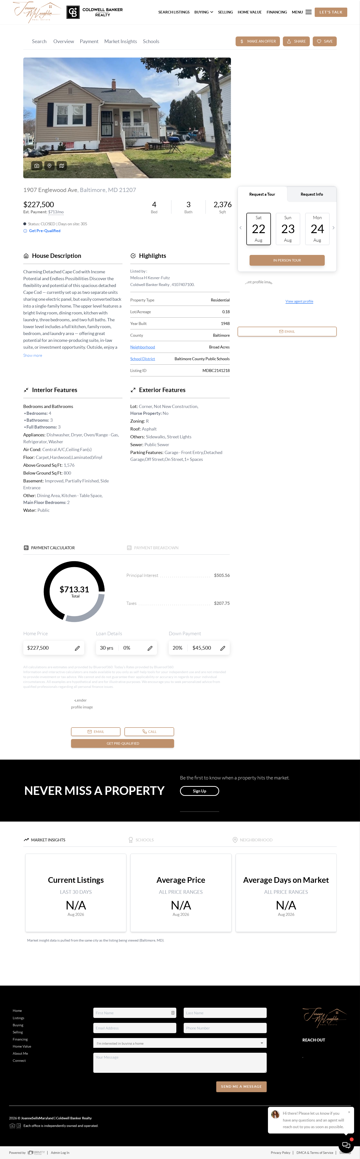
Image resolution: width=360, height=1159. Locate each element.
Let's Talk (331, 12)
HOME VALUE (250, 12)
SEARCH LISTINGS (174, 12)
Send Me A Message (241, 1086)
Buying (18, 1025)
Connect (19, 1061)
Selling (18, 1032)
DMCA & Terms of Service (315, 1153)
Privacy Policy (280, 1153)
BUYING (201, 12)
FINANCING (277, 12)
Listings (18, 1018)
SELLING (225, 12)
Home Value (22, 1046)
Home (17, 1011)
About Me (20, 1053)
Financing (20, 1039)
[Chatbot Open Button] (346, 1145)
